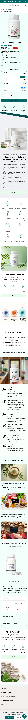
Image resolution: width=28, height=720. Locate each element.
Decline (9, 717)
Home (2, 9)
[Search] (22, 5)
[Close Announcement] (25, 1)
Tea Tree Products (9, 9)
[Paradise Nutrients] (14, 5)
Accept (19, 717)
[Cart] (25, 5)
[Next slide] (24, 27)
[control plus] (11, 95)
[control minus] (3, 95)
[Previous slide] (4, 27)
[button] (2, 5)
